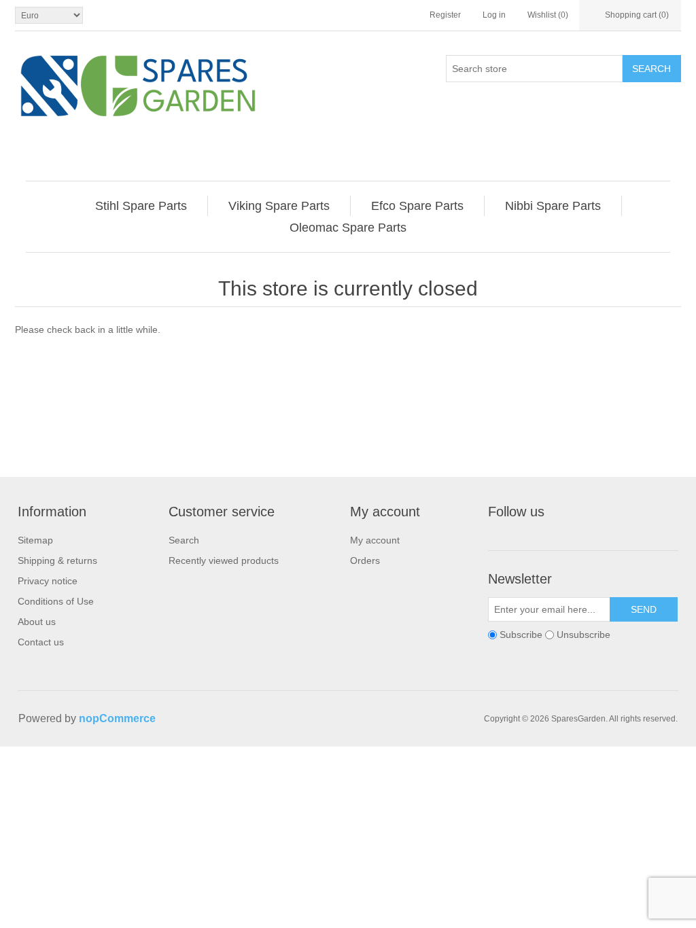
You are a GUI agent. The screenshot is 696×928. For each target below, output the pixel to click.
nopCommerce (117, 718)
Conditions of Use (56, 601)
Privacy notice (47, 580)
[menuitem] (141, 206)
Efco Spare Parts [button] (417, 206)
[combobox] (534, 68)
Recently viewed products (224, 560)
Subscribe (521, 634)
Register (445, 15)
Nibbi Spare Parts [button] (553, 206)
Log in (494, 15)
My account (375, 540)
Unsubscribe (583, 634)
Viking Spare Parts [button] (279, 206)
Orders (365, 560)
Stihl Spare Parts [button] (141, 206)
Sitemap (35, 540)
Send (644, 609)
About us (37, 621)
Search (651, 68)
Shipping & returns (57, 560)
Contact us (41, 642)
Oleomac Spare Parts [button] (348, 227)
